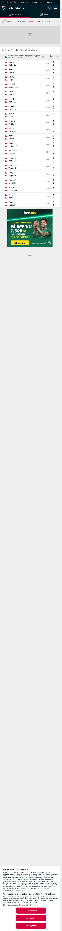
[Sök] (49, 7)
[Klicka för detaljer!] (30, 63)
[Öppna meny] (55, 7)
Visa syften (31, 926)
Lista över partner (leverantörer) (17, 905)
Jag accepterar (31, 910)
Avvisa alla (30, 918)
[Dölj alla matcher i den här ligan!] (57, 57)
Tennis (8, 50)
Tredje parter (20, 890)
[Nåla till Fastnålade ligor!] (42, 56)
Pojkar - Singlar (28, 50)
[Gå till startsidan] (15, 8)
